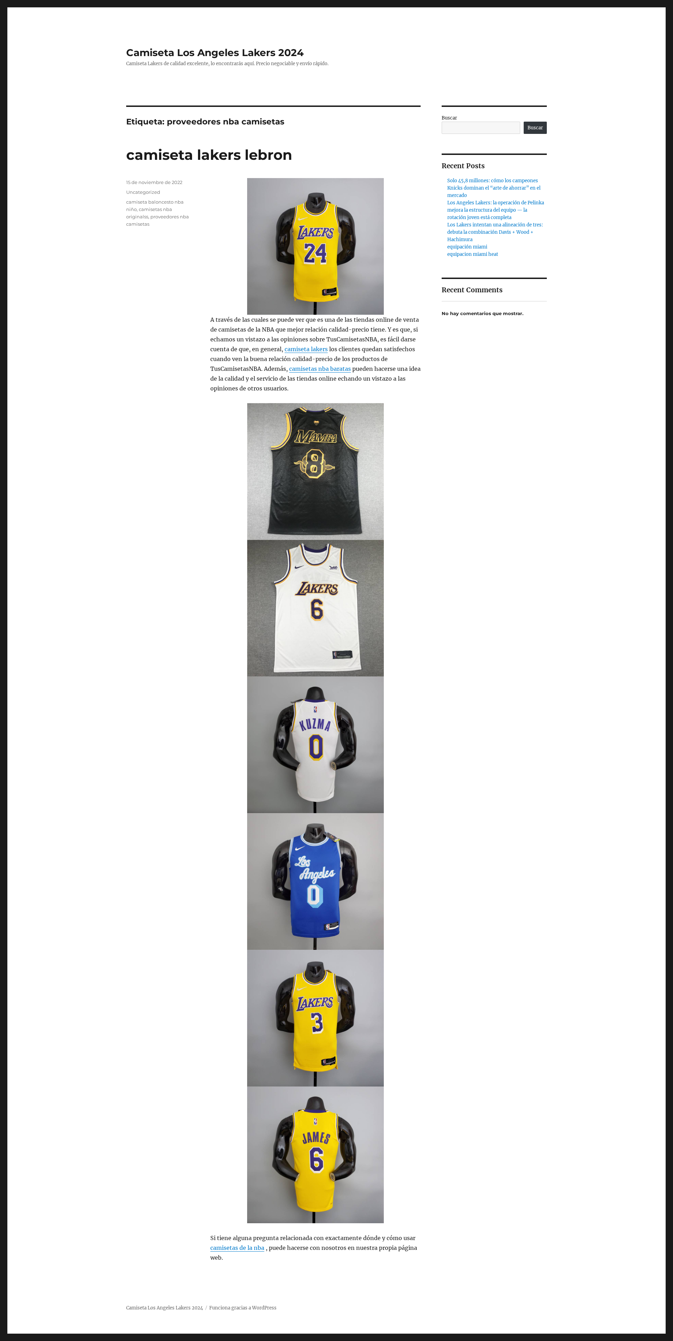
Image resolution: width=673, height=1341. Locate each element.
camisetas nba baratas (320, 368)
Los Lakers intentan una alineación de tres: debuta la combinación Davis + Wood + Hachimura (495, 232)
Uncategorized (143, 192)
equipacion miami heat (472, 254)
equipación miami (467, 247)
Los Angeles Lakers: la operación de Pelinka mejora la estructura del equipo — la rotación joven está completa (495, 210)
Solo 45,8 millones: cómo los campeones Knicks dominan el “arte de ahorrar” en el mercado (494, 188)
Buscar (449, 118)
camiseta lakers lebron (209, 154)
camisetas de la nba (237, 1247)
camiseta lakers (306, 349)
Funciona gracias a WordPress (243, 1308)
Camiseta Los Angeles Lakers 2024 (215, 53)
